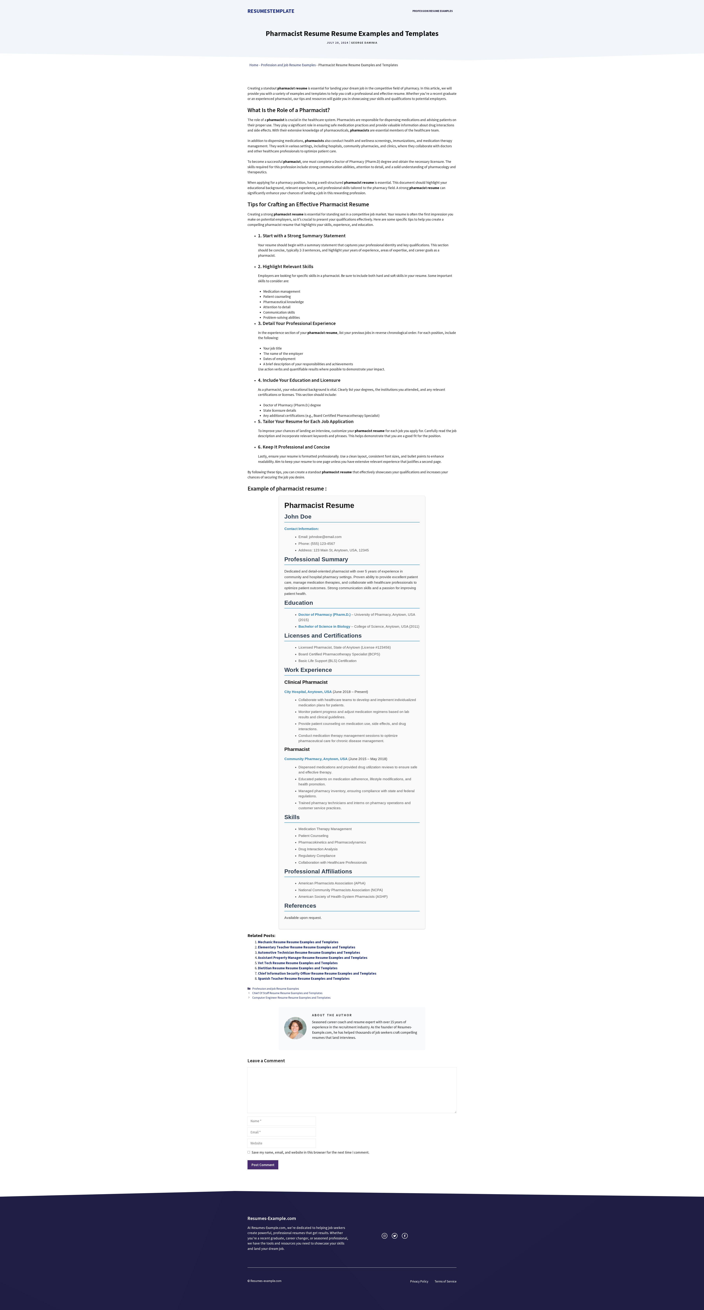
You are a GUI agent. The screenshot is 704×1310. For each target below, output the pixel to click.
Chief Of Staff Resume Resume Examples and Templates (287, 993)
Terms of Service (445, 1281)
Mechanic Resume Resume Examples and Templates (298, 942)
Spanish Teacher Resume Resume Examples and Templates (304, 978)
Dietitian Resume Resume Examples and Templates (298, 968)
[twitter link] (394, 1236)
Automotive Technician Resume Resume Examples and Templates (309, 952)
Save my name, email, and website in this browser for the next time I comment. (310, 1152)
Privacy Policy (419, 1281)
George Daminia (364, 42)
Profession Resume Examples (432, 11)
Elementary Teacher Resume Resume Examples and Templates (306, 947)
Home (253, 65)
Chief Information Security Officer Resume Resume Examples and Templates (317, 973)
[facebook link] (405, 1236)
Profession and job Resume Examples (288, 65)
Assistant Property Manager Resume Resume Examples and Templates (312, 957)
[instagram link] (384, 1236)
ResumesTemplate (270, 11)
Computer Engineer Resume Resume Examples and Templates (291, 997)
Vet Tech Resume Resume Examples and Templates (298, 963)
